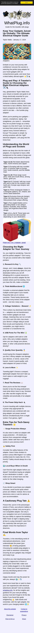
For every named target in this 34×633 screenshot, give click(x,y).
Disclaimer (10, 615)
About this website (10, 609)
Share (24, 619)
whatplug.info (8, 590)
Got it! (26, 2)
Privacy (24, 615)
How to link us (10, 619)
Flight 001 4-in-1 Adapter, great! (14, 242)
